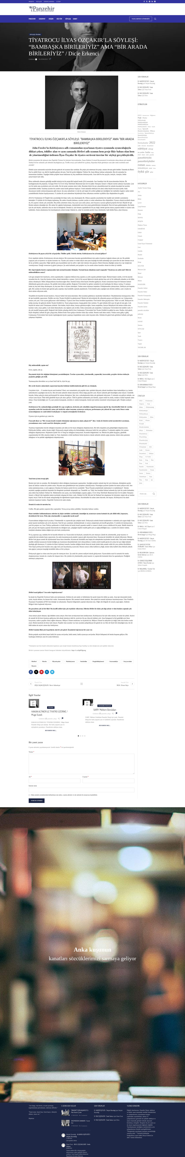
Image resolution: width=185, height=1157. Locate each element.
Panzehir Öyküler (104, 705)
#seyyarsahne (128, 661)
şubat (151, 172)
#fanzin (140, 129)
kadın (147, 152)
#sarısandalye (114, 661)
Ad (30, 777)
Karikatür (141, 258)
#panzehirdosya (149, 133)
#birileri (34, 661)
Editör (140, 232)
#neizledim (83, 661)
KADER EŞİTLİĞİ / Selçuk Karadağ (105, 1110)
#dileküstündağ (141, 120)
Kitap (139, 262)
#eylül (153, 126)
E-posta (86, 777)
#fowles (44, 661)
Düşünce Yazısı (142, 225)
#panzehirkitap (142, 135)
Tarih (139, 336)
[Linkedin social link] (152, 1)
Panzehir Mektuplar (144, 299)
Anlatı (140, 195)
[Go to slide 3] (82, 735)
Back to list (82, 684)
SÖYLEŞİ (32, 34)
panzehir (152, 155)
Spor (139, 332)
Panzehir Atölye (142, 288)
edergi (150, 149)
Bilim (139, 199)
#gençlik (145, 129)
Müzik (140, 281)
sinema (148, 165)
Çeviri (140, 203)
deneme (144, 145)
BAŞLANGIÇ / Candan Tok (147, 569)
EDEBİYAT (141, 229)
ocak (147, 155)
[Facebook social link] (144, 1)
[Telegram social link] (155, 1)
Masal (139, 273)
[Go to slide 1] (78, 735)
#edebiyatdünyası (143, 124)
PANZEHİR (141, 284)
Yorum (31, 752)
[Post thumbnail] (65, 1112)
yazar (150, 168)
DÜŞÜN (140, 221)
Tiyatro (38, 34)
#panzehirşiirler (141, 139)
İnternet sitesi (33, 786)
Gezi (139, 247)
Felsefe (140, 236)
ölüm (154, 168)
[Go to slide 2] (80, 735)
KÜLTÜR (141, 266)
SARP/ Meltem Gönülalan (104, 709)
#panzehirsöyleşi (143, 137)
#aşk (140, 118)
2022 (152, 142)
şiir (147, 171)
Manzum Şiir (142, 269)
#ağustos (152, 115)
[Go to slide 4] (84, 735)
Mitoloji (140, 277)
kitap (152, 152)
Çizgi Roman (142, 206)
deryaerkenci (150, 145)
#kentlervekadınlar (143, 131)
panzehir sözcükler (143, 310)
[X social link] (146, 1)
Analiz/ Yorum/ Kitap (144, 188)
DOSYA (140, 217)
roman (141, 164)
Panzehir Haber (142, 292)
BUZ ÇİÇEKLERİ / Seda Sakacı (104, 1116)
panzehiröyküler (146, 161)
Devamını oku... (50, 730)
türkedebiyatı (143, 168)
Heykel (140, 255)
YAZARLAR (142, 347)
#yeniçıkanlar (143, 143)
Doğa (139, 214)
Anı (139, 191)
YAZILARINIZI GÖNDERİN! (141, 19)
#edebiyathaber (142, 126)
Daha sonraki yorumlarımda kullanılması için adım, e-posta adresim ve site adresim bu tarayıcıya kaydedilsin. (64, 795)
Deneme (140, 210)
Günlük (140, 251)
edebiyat (142, 148)
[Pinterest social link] (149, 1)
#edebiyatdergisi (143, 122)
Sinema (140, 325)
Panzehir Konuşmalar (144, 295)
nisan (143, 155)
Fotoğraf (140, 240)
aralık (139, 145)
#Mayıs (152, 131)
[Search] (155, 19)
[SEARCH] (153, 493)
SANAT (140, 321)
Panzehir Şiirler (142, 307)
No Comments (83, 1115)
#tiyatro (33, 666)
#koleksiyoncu (70, 661)
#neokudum (141, 133)
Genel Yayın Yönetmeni (145, 243)
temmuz (154, 165)
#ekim (149, 126)
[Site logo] (41, 9)
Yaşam (140, 344)
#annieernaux (145, 115)
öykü (141, 171)
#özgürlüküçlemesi (98, 661)
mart (139, 155)
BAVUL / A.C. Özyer (145, 379)
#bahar (144, 118)
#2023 (140, 115)
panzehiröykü (144, 157)
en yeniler (141, 152)
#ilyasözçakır (56, 661)
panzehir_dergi (52, 719)
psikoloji (140, 314)
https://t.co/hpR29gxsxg (79, 650)
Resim (140, 318)
